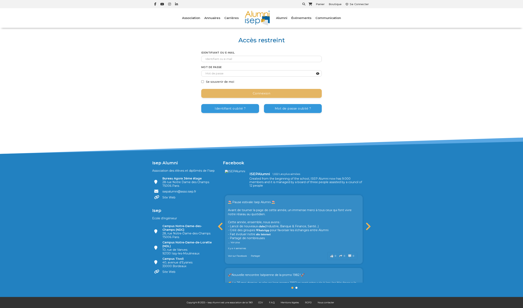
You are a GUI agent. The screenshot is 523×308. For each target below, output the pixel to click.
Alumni (281, 18)
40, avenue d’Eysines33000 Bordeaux (177, 262)
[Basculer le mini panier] (310, 4)
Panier (320, 4)
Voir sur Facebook (238, 255)
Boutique (335, 4)
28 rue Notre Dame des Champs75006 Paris (185, 182)
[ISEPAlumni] (235, 171)
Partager (255, 255)
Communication (328, 18)
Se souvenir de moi (220, 82)
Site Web (168, 197)
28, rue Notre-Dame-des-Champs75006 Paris (186, 231)
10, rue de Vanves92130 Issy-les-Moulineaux (187, 248)
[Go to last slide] (221, 226)
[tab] (292, 288)
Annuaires (212, 18)
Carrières (231, 18)
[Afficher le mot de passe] (317, 73)
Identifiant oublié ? (230, 108)
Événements (301, 18)
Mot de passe (211, 67)
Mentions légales (290, 302)
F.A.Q (272, 302)
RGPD (308, 302)
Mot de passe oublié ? (293, 108)
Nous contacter (326, 302)
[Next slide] (368, 226)
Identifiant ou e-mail (218, 52)
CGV (260, 302)
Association (191, 18)
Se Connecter (359, 4)
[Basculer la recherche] (303, 4)
